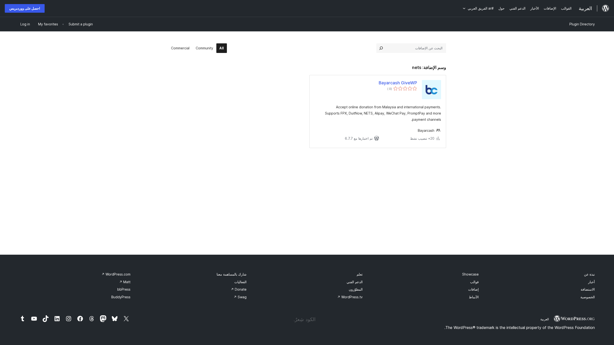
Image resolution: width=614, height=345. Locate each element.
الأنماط (474, 297)
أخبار (591, 282)
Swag (240, 297)
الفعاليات (240, 282)
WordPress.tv (350, 297)
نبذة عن (589, 274)
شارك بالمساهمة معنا (232, 274)
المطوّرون (356, 289)
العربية (544, 319)
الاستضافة (588, 289)
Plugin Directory (582, 24)
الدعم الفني (355, 282)
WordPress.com (115, 274)
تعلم (360, 274)
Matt (124, 282)
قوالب (474, 282)
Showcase (470, 274)
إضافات (473, 289)
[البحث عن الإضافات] (381, 48)
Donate (239, 289)
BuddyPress (120, 297)
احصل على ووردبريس (24, 8)
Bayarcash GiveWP (398, 82)
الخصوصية (587, 297)
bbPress (123, 289)
